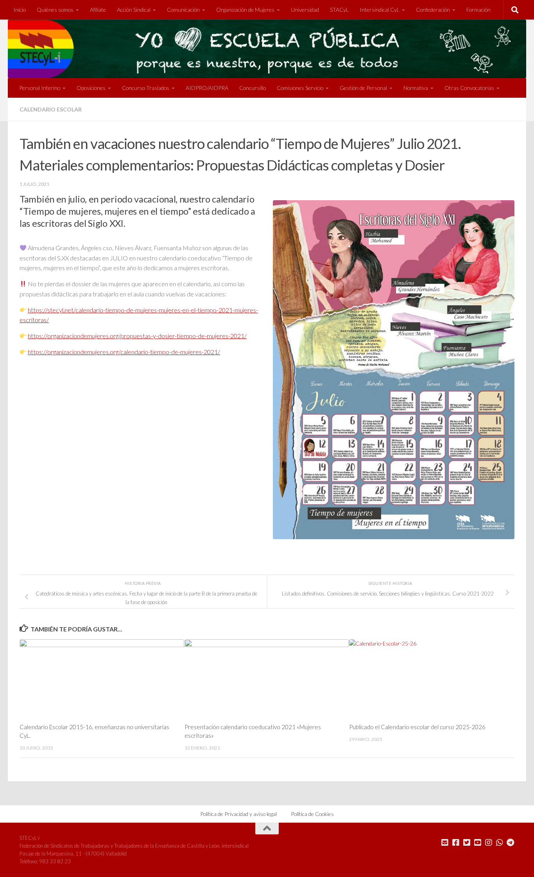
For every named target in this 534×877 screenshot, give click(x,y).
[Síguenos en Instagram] (489, 843)
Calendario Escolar (51, 109)
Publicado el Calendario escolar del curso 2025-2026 (417, 726)
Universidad (305, 9)
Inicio (19, 9)
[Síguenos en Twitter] (467, 843)
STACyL (339, 9)
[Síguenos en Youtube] (478, 843)
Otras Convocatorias (469, 87)
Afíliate (98, 9)
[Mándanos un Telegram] (510, 843)
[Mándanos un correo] (445, 843)
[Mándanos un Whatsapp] (500, 843)
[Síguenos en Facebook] (456, 843)
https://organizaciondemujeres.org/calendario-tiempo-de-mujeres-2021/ (124, 351)
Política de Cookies (312, 814)
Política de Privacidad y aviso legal (238, 814)
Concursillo (252, 87)
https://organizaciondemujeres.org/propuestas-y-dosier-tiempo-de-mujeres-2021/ (137, 335)
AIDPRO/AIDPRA (207, 87)
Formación (478, 9)
